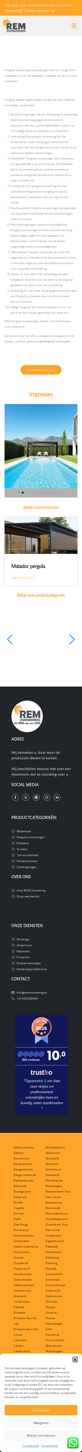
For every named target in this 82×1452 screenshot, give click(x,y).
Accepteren (41, 1410)
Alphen (19, 1153)
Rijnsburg (52, 1257)
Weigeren (41, 1423)
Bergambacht (23, 1169)
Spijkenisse (54, 1296)
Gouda (18, 1257)
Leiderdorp (22, 1351)
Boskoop (20, 1197)
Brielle (18, 1202)
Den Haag (21, 1224)
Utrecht (51, 1312)
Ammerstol (22, 1158)
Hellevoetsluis (24, 1285)
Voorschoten (55, 1340)
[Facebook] (15, 797)
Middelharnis (55, 1147)
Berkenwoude (24, 1180)
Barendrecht (23, 1164)
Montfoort (54, 1169)
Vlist (49, 1329)
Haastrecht (22, 1268)
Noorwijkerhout (57, 1213)
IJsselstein (22, 1301)
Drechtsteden (24, 1235)
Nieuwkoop (54, 1202)
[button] (75, 1359)
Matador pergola (28, 566)
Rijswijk (51, 1268)
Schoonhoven (56, 1285)
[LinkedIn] (57, 797)
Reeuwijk (52, 1246)
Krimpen (20, 1312)
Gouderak (21, 1263)
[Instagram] (46, 797)
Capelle (19, 1208)
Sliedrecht (53, 1290)
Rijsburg (51, 1263)
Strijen (50, 1307)
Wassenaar (54, 1345)
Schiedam (53, 1279)
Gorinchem (22, 1252)
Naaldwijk (53, 1175)
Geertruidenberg (26, 1246)
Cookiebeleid (30, 1445)
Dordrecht (21, 1230)
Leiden (18, 1345)
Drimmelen (21, 1241)
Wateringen (54, 1351)
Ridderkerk (54, 1252)
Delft (17, 1219)
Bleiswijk (20, 1186)
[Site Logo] (14, 25)
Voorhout (52, 1334)
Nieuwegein (54, 1186)
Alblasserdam (24, 1147)
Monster (52, 1164)
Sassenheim (54, 1274)
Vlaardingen (54, 1323)
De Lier (19, 1213)
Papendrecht (55, 1241)
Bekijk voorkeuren (41, 1435)
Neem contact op (40, 10)
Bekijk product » (24, 578)
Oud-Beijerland (56, 1219)
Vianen (51, 1318)
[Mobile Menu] (74, 25)
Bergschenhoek (25, 1175)
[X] (25, 797)
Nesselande (54, 1180)
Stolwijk (51, 1301)
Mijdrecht (53, 1153)
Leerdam (20, 1340)
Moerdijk (52, 1158)
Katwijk (19, 1307)
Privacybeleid (49, 1445)
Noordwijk (53, 1208)
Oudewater (54, 1235)
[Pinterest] (36, 797)
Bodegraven (22, 1191)
